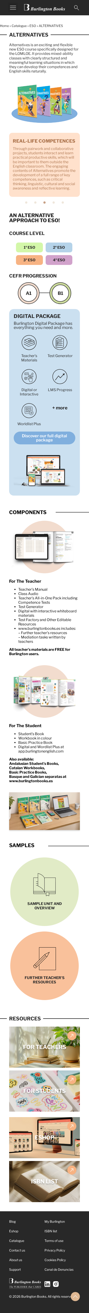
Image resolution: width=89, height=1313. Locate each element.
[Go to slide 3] (44, 202)
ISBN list (50, 1231)
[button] (13, 7)
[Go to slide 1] (26, 202)
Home (4, 26)
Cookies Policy (55, 1260)
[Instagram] (56, 1284)
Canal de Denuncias (58, 1269)
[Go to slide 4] (53, 202)
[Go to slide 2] (35, 202)
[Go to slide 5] (63, 202)
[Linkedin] (47, 1284)
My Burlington (54, 1221)
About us (15, 1260)
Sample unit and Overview (44, 906)
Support (15, 1269)
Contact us (17, 1250)
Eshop (13, 1231)
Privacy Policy (54, 1250)
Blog (12, 1221)
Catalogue (19, 26)
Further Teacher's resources (45, 980)
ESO (32, 26)
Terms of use (53, 1241)
